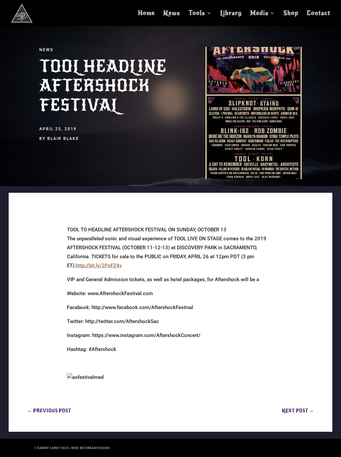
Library (231, 14)
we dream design (95, 448)
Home (146, 14)
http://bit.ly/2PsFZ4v (99, 266)
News (171, 14)
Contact (318, 14)
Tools (196, 14)
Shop (290, 14)
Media (259, 14)
